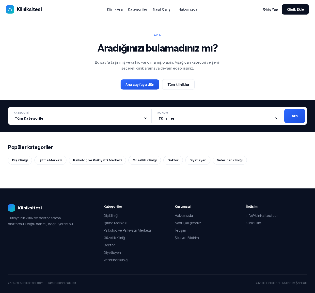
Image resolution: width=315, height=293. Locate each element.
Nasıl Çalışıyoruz (188, 222)
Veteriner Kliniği (230, 160)
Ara (295, 115)
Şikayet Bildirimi (187, 237)
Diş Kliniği (20, 160)
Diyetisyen (197, 160)
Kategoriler (137, 9)
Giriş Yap (270, 9)
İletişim (180, 230)
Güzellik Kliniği (145, 160)
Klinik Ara (115, 9)
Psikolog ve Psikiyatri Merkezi (97, 160)
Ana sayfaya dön (140, 84)
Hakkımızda (187, 9)
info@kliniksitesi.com (263, 215)
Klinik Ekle (295, 9)
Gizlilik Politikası (268, 282)
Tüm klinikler (178, 84)
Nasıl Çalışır (163, 9)
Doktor (173, 160)
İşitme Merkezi (50, 160)
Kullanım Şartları (294, 282)
